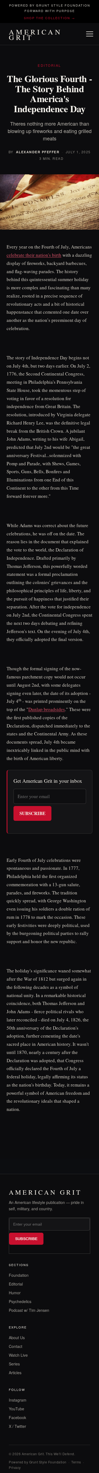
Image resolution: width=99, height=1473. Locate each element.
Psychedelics (20, 1301)
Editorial (16, 1284)
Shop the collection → (49, 18)
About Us (17, 1337)
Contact (15, 1346)
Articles (15, 1372)
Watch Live (18, 1355)
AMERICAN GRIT (35, 34)
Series (14, 1364)
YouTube (16, 1408)
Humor (15, 1292)
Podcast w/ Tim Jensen (29, 1310)
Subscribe (32, 813)
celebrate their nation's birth (34, 255)
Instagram (17, 1400)
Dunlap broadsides (46, 709)
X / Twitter (17, 1426)
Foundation (19, 1275)
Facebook (17, 1417)
